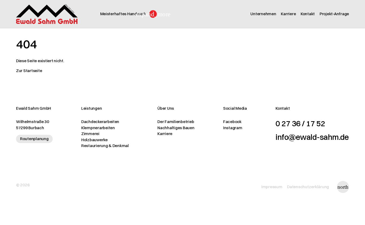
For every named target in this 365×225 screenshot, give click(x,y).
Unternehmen (263, 13)
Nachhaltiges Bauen (175, 127)
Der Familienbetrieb (175, 121)
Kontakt (308, 13)
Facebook (232, 121)
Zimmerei (90, 133)
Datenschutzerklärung (308, 186)
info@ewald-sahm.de (312, 137)
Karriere (288, 13)
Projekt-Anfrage (334, 13)
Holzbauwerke (94, 139)
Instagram (232, 127)
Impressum (271, 186)
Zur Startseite (29, 70)
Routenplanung (34, 138)
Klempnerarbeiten (98, 127)
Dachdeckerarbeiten (100, 121)
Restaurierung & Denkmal (105, 145)
